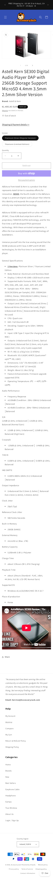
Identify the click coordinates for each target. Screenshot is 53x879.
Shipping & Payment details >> (15, 124)
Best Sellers (10, 783)
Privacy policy (14, 869)
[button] (5, 17)
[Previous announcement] (5, 5)
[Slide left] (21, 65)
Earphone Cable (12, 789)
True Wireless (11, 808)
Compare (9, 728)
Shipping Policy (12, 747)
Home (8, 764)
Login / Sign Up (12, 820)
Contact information (27, 873)
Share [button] (7, 657)
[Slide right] (32, 65)
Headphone (10, 795)
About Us (9, 814)
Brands (8, 771)
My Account (10, 716)
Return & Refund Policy (15, 741)
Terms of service (27, 869)
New (7, 777)
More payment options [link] (26, 180)
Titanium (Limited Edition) (18, 145)
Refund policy (43, 865)
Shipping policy (41, 869)
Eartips (8, 802)
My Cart (8, 734)
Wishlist (8, 722)
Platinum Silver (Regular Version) (22, 139)
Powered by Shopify (29, 865)
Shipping (5, 110)
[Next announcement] (48, 5)
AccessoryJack (16, 865)
